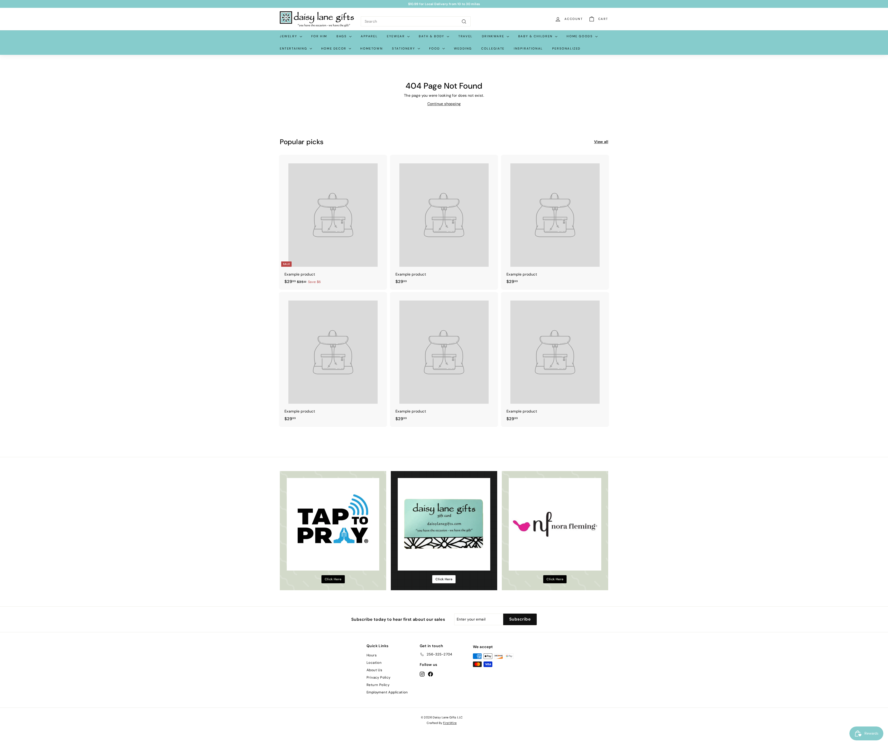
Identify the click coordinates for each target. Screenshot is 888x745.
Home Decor (334, 48)
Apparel (369, 36)
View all (601, 141)
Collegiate (493, 48)
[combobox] (416, 21)
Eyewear (396, 36)
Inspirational (528, 48)
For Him (319, 36)
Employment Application (387, 692)
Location (374, 662)
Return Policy (378, 685)
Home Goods (580, 36)
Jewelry (289, 36)
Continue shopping (444, 103)
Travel (465, 36)
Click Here (333, 579)
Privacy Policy (379, 677)
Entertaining (294, 48)
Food (435, 48)
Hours (372, 655)
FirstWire (450, 723)
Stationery (404, 48)
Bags (342, 36)
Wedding (463, 48)
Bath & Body (432, 36)
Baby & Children (536, 36)
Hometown (371, 48)
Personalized (566, 48)
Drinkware (494, 36)
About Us (374, 670)
